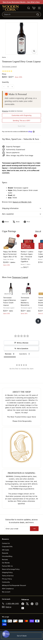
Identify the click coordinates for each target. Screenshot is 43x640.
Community (6, 582)
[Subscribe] (34, 528)
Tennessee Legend (9, 66)
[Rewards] (6, 634)
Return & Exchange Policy (11, 569)
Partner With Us (7, 566)
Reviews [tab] (8, 354)
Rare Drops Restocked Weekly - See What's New (21, 2)
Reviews (5, 559)
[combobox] (21, 14)
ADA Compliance (8, 588)
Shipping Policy (7, 572)
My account (6, 592)
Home (4, 57)
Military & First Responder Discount (14, 585)
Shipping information (10, 208)
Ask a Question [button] (22, 348)
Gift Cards (5, 550)
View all (38, 231)
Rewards (5, 553)
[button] (38, 321)
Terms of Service (7, 576)
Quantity (5, 82)
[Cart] (34, 8)
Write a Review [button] (22, 343)
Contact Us (6, 543)
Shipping (5, 111)
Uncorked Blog (7, 556)
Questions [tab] (23, 354)
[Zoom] (34, 51)
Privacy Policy (7, 579)
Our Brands (6, 563)
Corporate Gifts (7, 546)
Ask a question (8, 214)
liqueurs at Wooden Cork (22, 202)
